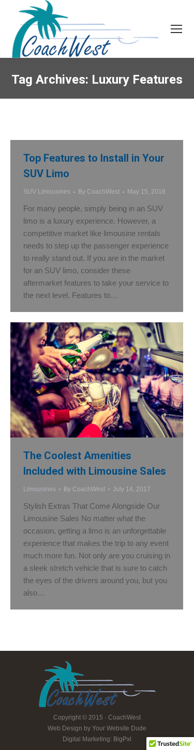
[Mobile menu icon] (176, 29)
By (99, 191)
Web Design (65, 728)
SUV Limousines (46, 191)
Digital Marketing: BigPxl (97, 739)
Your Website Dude (119, 728)
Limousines (39, 489)
